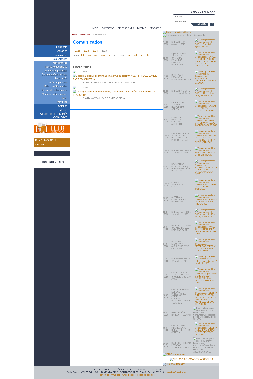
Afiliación (62, 51)
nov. (142, 55)
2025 (86, 51)
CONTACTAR (108, 28)
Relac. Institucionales (55, 86)
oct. (135, 55)
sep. (129, 55)
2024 (95, 51)
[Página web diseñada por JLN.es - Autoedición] (174, 364)
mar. (90, 55)
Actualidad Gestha (52, 162)
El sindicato (61, 46)
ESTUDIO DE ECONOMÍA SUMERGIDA (53, 115)
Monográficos (60, 62)
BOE (64, 98)
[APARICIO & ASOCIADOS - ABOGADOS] (191, 359)
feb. (83, 55)
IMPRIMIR (142, 28)
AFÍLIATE (39, 144)
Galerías (62, 105)
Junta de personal (57, 82)
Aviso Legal (128, 375)
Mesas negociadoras (56, 66)
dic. (148, 55)
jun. (110, 55)
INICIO (95, 28)
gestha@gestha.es (176, 372)
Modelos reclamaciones (54, 94)
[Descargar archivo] (206, 43)
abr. (96, 55)
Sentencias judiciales (55, 70)
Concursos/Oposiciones (54, 74)
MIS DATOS (155, 28)
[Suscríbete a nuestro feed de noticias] (52, 128)
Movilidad (62, 101)
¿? (212, 24)
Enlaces (63, 110)
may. (103, 55)
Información (61, 55)
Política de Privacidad (109, 375)
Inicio (74, 35)
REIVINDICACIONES (45, 140)
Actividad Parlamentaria (54, 90)
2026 (77, 51)
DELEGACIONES (126, 28)
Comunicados (60, 59)
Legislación (61, 78)
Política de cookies (145, 375)
